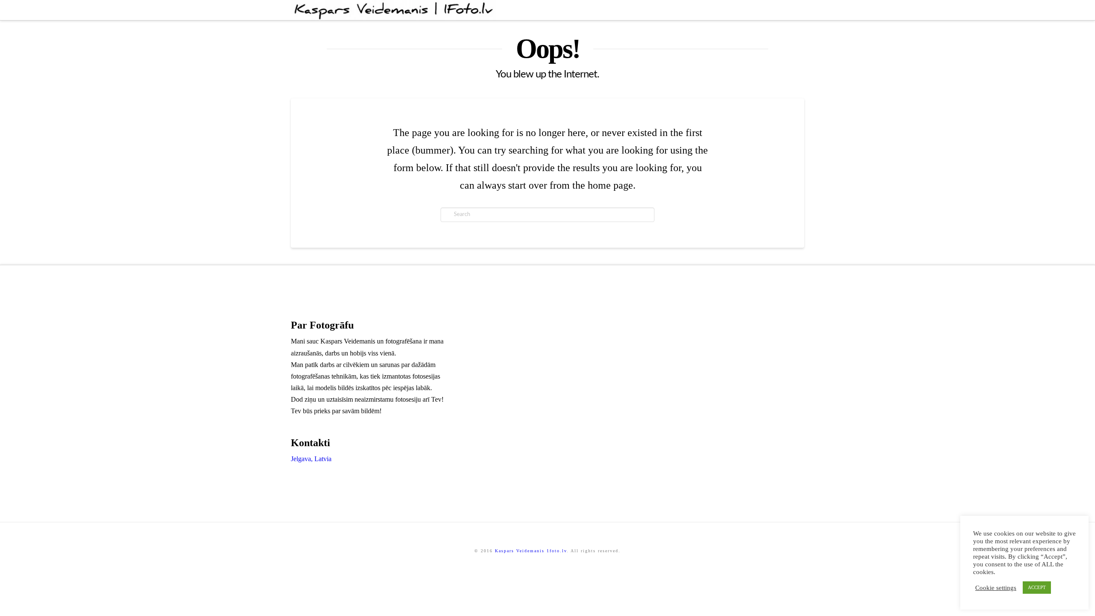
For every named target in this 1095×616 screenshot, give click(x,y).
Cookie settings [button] (995, 587)
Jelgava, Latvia (311, 458)
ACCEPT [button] (1037, 587)
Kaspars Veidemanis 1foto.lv (531, 550)
